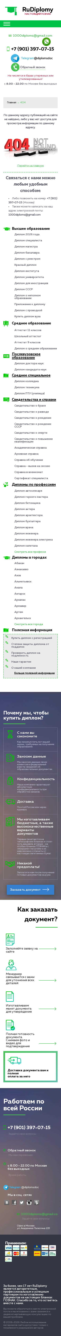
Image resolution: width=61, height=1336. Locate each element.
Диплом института (26, 271)
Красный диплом (25, 265)
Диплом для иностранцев (31, 283)
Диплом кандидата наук (30, 369)
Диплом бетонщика (27, 503)
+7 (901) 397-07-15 (32, 49)
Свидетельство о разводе (31, 412)
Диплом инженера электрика (33, 539)
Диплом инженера (26, 533)
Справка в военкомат (28, 472)
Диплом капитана (26, 546)
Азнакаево (21, 569)
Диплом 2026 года (26, 234)
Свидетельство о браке (30, 405)
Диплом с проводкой (28, 310)
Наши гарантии (21, 662)
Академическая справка (30, 448)
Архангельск (22, 618)
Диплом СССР (23, 289)
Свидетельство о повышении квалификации (33, 440)
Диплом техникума (26, 387)
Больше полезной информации (34, 673)
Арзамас (20, 600)
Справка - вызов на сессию (32, 466)
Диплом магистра (26, 246)
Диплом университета (29, 277)
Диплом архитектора (28, 515)
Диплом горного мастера (31, 497)
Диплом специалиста (28, 240)
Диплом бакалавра (26, 252)
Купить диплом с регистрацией (31, 638)
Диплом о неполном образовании (27, 297)
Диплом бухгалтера (27, 521)
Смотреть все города (28, 624)
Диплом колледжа (26, 381)
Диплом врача (23, 527)
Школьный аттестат (27, 336)
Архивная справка (26, 454)
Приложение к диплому (29, 304)
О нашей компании (23, 668)
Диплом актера (24, 509)
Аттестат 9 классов (27, 342)
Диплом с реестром (27, 259)
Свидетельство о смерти (30, 433)
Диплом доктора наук (29, 363)
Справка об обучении (28, 460)
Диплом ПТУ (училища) (29, 393)
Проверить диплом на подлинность (25, 654)
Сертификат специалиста (31, 478)
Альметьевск (23, 581)
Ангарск (19, 594)
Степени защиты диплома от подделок (30, 645)
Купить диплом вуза (27, 316)
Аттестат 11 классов (27, 330)
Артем (18, 612)
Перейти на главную (30, 165)
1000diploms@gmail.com (32, 35)
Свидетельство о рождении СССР (32, 425)
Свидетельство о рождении (32, 418)
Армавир (20, 606)
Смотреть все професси (30, 552)
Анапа (18, 587)
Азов (17, 575)
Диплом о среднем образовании (35, 348)
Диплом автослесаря (28, 491)
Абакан (19, 563)
